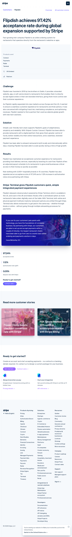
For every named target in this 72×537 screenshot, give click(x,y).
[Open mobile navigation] (68, 3)
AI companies (42, 447)
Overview (48, 10)
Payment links (24, 458)
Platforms (41, 442)
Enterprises (41, 413)
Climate (22, 429)
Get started (8, 369)
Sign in (57, 482)
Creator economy (43, 450)
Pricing (22, 413)
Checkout (23, 426)
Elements (23, 440)
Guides (57, 413)
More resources (60, 446)
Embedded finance (44, 426)
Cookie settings (60, 444)
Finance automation (44, 429)
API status (41, 510)
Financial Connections (27, 442)
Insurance (41, 463)
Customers (7, 10)
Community (58, 421)
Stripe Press (59, 462)
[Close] (68, 527)
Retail (39, 478)
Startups (40, 416)
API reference (42, 388)
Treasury (23, 479)
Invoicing (23, 447)
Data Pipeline (24, 437)
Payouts (23, 463)
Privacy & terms (60, 429)
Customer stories (60, 416)
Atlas (22, 416)
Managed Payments (26, 455)
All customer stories (62, 10)
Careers (57, 456)
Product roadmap (60, 454)
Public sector (42, 476)
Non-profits (41, 470)
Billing (22, 421)
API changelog (42, 513)
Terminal (23, 476)
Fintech (40, 453)
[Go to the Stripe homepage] (5, 410)
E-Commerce (42, 424)
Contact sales (9, 284)
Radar (22, 466)
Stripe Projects (42, 518)
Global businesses (43, 432)
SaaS (39, 445)
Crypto (22, 434)
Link (21, 453)
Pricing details (8, 388)
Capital (22, 424)
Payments (23, 461)
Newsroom (58, 459)
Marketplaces (42, 437)
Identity (22, 445)
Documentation (43, 505)
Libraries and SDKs (44, 516)
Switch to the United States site (35, 532)
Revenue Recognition (27, 468)
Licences (58, 438)
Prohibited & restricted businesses (59, 433)
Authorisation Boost (26, 419)
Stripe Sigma (24, 471)
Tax (21, 474)
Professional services (45, 473)
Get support (59, 472)
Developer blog (43, 521)
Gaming (40, 455)
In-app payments (43, 434)
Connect (23, 432)
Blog (56, 419)
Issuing (22, 450)
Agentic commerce (44, 419)
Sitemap (57, 441)
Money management (44, 440)
